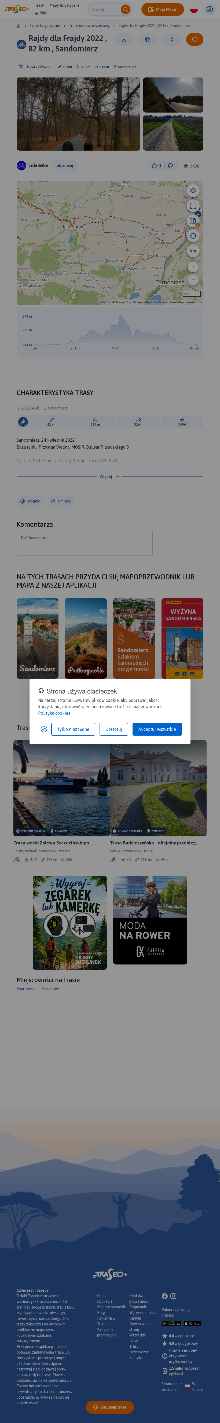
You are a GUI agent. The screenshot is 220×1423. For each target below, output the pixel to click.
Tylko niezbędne (73, 729)
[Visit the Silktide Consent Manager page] (44, 729)
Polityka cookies (54, 713)
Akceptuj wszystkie (157, 729)
